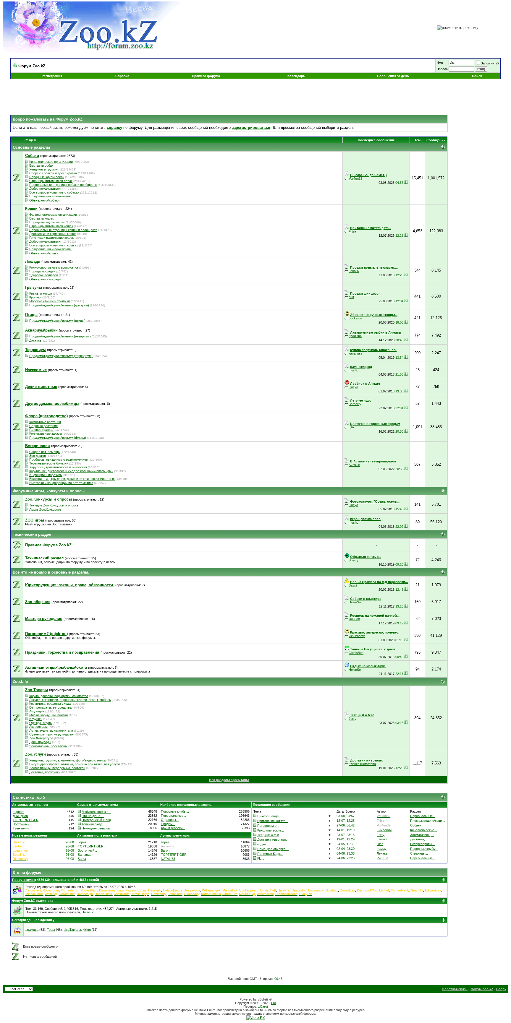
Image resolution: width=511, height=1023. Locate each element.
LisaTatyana (72, 929)
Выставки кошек (41, 218)
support (18, 811)
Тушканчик (21, 828)
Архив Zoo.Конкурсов (45, 509)
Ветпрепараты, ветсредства (50, 707)
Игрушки (35, 719)
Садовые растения (43, 426)
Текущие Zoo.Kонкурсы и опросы (54, 505)
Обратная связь (455, 989)
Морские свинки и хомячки (49, 301)
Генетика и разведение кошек (51, 237)
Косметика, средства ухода (50, 703)
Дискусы (35, 340)
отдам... (263, 844)
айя (351, 297)
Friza (352, 231)
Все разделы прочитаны (229, 780)
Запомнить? (490, 63)
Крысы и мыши (40, 293)
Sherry (353, 560)
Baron (165, 850)
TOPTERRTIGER (25, 820)
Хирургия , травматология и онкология (58, 467)
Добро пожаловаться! (45, 188)
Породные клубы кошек (47, 222)
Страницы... (170, 819)
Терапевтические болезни (48, 463)
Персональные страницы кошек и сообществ (63, 230)
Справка (122, 76)
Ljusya (353, 387)
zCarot (263, 1006)
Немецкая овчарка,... (97, 828)
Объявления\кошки (43, 253)
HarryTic (88, 912)
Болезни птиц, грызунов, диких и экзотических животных (72, 478)
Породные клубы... (175, 811)
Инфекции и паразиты (45, 475)
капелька (355, 353)
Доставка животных (272, 839)
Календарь (296, 76)
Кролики (35, 297)
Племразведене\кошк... (427, 820)
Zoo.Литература (41, 738)
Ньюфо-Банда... (269, 816)
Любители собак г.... (96, 811)
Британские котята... (272, 821)
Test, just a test (268, 835)
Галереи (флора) (41, 429)
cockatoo (355, 318)
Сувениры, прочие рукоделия (51, 734)
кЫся (87, 929)
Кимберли (384, 830)
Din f (380, 844)
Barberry (355, 404)
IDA (351, 427)
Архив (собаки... (173, 828)
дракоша (31, 929)
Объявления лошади (45, 279)
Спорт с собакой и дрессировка (53, 173)
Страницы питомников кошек (51, 226)
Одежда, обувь (40, 723)
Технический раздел (32, 534)
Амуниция (36, 711)
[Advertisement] (255, 97)
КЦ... (260, 858)
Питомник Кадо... (270, 853)
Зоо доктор (37, 455)
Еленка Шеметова (362, 764)
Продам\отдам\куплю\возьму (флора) (57, 437)
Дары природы (40, 742)
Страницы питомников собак (50, 181)
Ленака (382, 853)
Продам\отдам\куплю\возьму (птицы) (57, 320)
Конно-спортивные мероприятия (53, 267)
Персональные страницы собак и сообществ (63, 184)
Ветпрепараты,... (422, 844)
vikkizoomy (357, 636)
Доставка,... (419, 839)
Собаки (415, 825)
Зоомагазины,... (422, 835)
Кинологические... (270, 830)
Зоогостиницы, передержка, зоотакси (57, 768)
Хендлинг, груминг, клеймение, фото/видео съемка (67, 760)
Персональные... (173, 815)
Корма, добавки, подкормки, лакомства (58, 696)
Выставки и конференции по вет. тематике (61, 483)
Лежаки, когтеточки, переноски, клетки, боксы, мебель (70, 700)
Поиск (477, 76)
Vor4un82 (355, 178)
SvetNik (354, 465)
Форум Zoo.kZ (481, 989)
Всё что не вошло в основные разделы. (51, 572)
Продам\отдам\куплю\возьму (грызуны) (59, 305)
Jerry (352, 718)
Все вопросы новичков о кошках (53, 245)
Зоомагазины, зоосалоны (48, 746)
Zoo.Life (20, 681)
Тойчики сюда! (92, 824)
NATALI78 (168, 858)
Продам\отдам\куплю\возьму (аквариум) (60, 336)
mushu (353, 370)
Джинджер (20, 816)
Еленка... (383, 839)
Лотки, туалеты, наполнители (51, 730)
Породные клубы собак (46, 177)
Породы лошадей (42, 271)
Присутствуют (23, 879)
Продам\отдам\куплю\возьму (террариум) (61, 356)
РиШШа (382, 858)
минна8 (354, 619)
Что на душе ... (93, 816)
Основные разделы (31, 147)
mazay (382, 848)
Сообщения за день (393, 76)
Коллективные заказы (45, 433)
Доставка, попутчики (44, 772)
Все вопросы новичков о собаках (54, 192)
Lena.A (354, 271)
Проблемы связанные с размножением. (59, 459)
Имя (439, 62)
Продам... (168, 824)
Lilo (273, 1003)
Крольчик (355, 336)
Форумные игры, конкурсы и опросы (49, 491)
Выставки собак (41, 165)
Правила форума (206, 76)
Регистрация (52, 76)
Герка (82, 842)
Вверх (501, 989)
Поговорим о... (268, 825)
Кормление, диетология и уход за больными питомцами (71, 471)
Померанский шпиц (96, 820)
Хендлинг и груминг (44, 169)
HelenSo (355, 602)
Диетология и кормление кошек (52, 234)
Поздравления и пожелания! (50, 196)
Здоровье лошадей (43, 275)
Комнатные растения (45, 422)
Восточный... (22, 824)
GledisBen (356, 653)
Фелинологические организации (53, 214)
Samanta (84, 854)
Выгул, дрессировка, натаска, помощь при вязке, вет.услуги (74, 764)
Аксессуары (38, 726)
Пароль (442, 69)
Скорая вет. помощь (44, 452)
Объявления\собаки (44, 200)
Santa (82, 858)
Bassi (353, 585)
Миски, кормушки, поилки (48, 715)
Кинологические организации (51, 161)
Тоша (51, 929)
